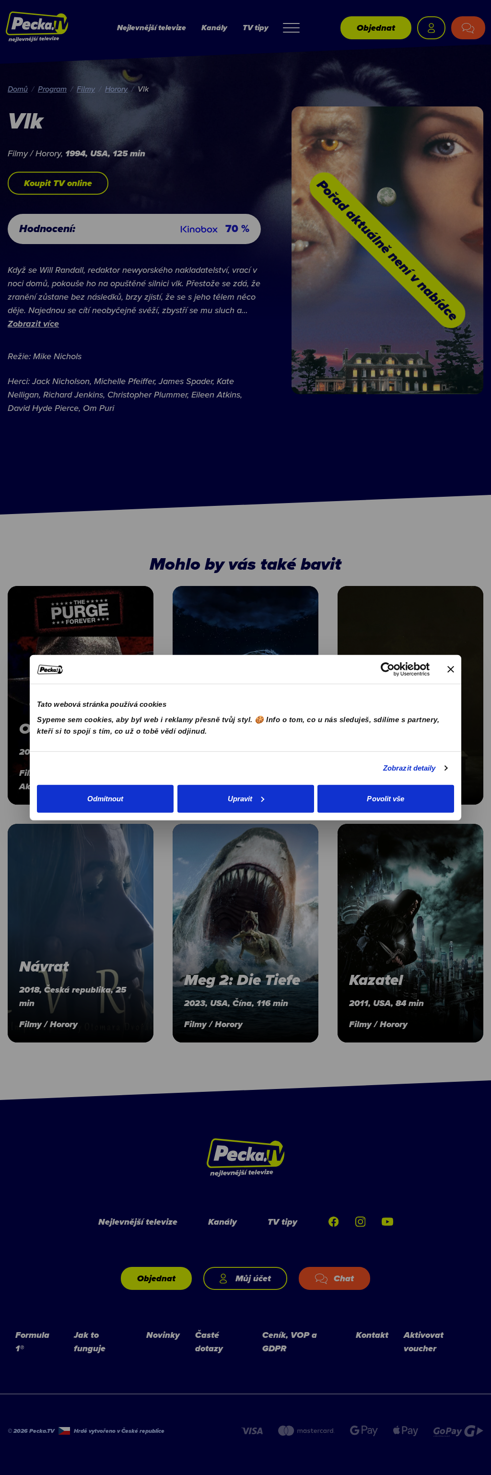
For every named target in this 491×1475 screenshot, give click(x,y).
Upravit (240, 798)
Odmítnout (105, 798)
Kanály (214, 27)
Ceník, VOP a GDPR (289, 1342)
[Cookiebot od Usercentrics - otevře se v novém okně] (388, 669)
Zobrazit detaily (409, 768)
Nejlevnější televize (151, 27)
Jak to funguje (89, 1342)
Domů (18, 88)
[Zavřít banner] (450, 669)
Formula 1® (32, 1342)
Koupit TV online (58, 183)
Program (52, 88)
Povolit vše (385, 798)
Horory (116, 88)
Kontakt (372, 1335)
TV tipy (256, 27)
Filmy (86, 88)
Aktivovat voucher (424, 1342)
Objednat (376, 28)
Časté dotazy (209, 1342)
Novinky (163, 1335)
